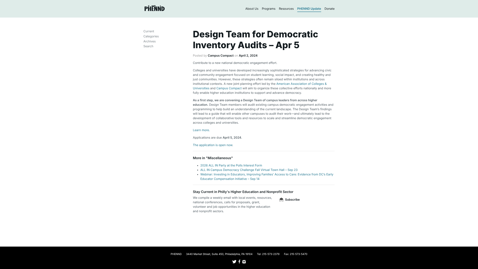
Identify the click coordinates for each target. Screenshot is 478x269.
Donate (330, 8)
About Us (251, 8)
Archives (149, 41)
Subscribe (292, 199)
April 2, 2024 (248, 55)
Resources (286, 8)
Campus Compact (221, 55)
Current (148, 31)
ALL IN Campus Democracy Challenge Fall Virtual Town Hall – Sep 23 (249, 170)
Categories (151, 36)
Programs (268, 8)
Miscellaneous (219, 158)
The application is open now (212, 145)
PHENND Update (309, 8)
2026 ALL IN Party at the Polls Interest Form (231, 165)
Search (148, 46)
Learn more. (201, 130)
